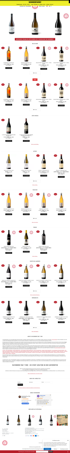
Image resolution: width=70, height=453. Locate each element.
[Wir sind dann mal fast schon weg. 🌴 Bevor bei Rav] (62, 420)
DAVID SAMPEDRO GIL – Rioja (31, 350)
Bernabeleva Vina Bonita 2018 (9, 316)
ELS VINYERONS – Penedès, (40, 350)
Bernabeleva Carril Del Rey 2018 (61, 316)
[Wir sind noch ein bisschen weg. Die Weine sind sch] (11, 23)
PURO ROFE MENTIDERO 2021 (26, 209)
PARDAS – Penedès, (56, 351)
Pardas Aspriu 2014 (26, 246)
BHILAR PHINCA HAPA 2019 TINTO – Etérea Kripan (44, 63)
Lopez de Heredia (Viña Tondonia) (60, 347)
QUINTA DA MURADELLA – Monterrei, (8, 352)
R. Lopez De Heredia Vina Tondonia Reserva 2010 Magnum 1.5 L (26, 135)
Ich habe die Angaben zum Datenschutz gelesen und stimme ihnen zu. (29, 387)
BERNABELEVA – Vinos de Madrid (20, 350)
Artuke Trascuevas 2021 (9, 170)
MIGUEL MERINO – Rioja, (49, 351)
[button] (67, 440)
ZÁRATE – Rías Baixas (11, 353)
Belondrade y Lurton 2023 (9, 62)
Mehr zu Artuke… (35, 184)
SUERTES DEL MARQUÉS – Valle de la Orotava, (53, 352)
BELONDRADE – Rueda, (11, 350)
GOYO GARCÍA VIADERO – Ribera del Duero (12, 351)
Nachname (31, 382)
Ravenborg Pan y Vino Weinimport (26, 397)
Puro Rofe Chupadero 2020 (26, 62)
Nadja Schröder (42, 395)
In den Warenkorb (8, 104)
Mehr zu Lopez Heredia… (35, 144)
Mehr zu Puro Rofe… (35, 222)
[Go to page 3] (44, 406)
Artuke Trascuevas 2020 (26, 170)
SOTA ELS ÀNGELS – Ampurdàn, (40, 352)
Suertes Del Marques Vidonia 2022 (61, 280)
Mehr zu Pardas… (35, 256)
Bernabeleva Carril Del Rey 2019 (26, 316)
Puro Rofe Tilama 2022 (43, 209)
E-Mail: (43, 382)
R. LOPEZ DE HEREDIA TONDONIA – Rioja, (21, 352)
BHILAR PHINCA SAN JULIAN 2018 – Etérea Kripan (61, 63)
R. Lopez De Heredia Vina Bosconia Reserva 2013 (8, 135)
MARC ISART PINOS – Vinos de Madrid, (39, 351)
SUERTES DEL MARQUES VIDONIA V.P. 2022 (43, 280)
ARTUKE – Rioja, (5, 350)
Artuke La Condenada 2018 (61, 170)
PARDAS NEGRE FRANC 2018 (9, 246)
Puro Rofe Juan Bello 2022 (61, 209)
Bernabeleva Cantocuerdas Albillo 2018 (44, 317)
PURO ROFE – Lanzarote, (63, 351)
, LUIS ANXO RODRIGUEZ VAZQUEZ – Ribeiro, (26, 351)
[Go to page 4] (45, 406)
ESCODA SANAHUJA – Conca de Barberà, (51, 350)
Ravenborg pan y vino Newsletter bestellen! (27, 451)
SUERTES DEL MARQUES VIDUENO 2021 (9, 280)
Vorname (19, 382)
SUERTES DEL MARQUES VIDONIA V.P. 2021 (26, 280)
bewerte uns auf (24, 403)
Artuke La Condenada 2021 (43, 170)
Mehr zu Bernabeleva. (35, 331)
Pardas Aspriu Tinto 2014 (44, 246)
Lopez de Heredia (54, 339)
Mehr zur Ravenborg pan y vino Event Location (35, 373)
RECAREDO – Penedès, (31, 352)
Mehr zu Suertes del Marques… (35, 294)
